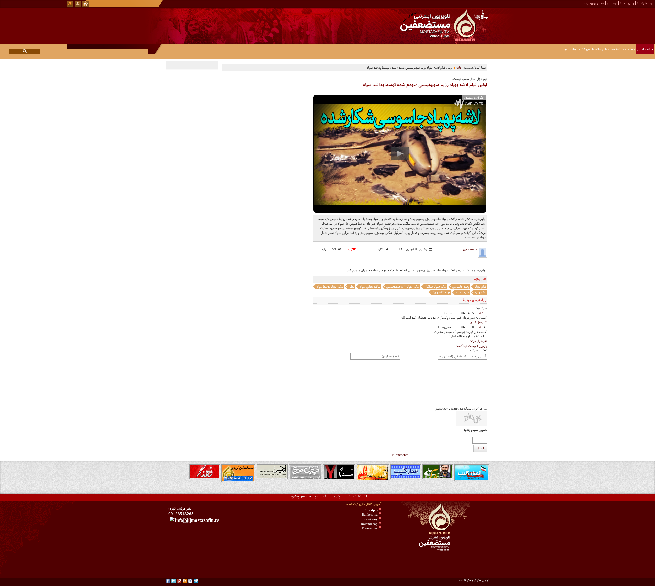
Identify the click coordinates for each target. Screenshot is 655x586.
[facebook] (168, 581)
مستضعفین (470, 249)
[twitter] (173, 581)
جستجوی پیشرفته (594, 3)
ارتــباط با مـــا (644, 3)
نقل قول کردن (478, 322)
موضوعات (629, 49)
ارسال (480, 448)
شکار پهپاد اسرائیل (435, 286)
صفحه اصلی (645, 49)
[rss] (185, 581)
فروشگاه (584, 49)
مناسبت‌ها (570, 49)
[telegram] (196, 581)
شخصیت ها (612, 49)
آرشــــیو (612, 3)
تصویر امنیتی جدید (475, 429)
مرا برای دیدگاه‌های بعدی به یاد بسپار (458, 408)
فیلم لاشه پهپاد (441, 292)
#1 (481, 327)
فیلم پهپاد (480, 286)
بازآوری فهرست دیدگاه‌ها (471, 346)
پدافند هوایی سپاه (370, 286)
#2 (481, 313)
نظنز (351, 286)
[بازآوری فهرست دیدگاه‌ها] (475, 308)
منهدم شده (462, 292)
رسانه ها (597, 49)
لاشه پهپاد (480, 292)
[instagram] (190, 581)
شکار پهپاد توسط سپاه (330, 286)
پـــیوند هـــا (627, 3)
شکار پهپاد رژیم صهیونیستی (402, 286)
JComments (400, 454)
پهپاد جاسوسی (460, 286)
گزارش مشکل (471, 98)
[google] (179, 581)
